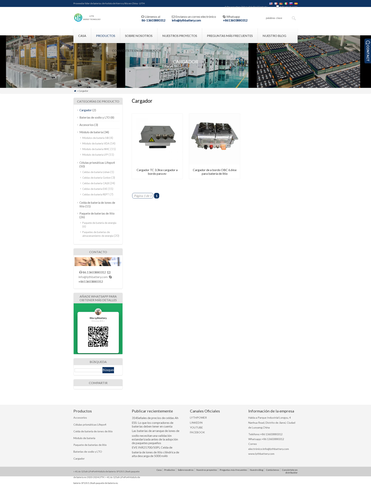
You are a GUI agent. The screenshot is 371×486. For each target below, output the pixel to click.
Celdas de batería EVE (94, 188)
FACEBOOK (197, 432)
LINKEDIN (196, 422)
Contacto (262, 6)
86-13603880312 (153, 20)
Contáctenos (90, 50)
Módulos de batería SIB (95, 137)
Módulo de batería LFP (95, 154)
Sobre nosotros (233, 6)
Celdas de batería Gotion (96, 177)
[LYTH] (87, 21)
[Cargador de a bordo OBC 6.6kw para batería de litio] (214, 163)
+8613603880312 (235, 20)
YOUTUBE (196, 427)
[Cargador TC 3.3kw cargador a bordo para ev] (157, 163)
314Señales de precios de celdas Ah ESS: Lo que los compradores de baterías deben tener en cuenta (155, 422)
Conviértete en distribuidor (136, 50)
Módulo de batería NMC (96, 149)
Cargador (85, 110)
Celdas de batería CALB (95, 183)
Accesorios (86, 124)
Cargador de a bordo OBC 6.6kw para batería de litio (215, 171)
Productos (105, 35)
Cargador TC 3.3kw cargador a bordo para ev (157, 171)
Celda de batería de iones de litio (93, 431)
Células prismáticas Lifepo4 (97, 162)
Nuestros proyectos (179, 35)
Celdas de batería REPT (95, 194)
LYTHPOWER (198, 417)
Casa (82, 35)
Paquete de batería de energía (99, 222)
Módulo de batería (91, 132)
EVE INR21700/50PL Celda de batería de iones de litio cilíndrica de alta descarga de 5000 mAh (155, 451)
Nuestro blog (274, 35)
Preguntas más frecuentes (230, 35)
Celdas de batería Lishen (96, 172)
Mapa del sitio (249, 6)
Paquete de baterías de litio (97, 213)
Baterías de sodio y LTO (94, 117)
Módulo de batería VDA (95, 143)
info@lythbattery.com (186, 20)
